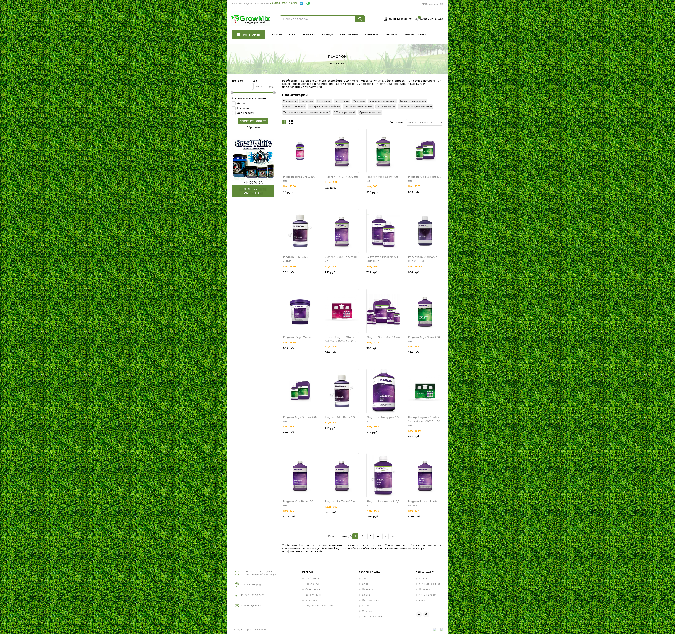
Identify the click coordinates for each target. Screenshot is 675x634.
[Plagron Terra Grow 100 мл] (300, 151)
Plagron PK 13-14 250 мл (341, 176)
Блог (292, 34)
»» (393, 536)
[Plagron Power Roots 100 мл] (425, 475)
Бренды (327, 34)
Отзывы (391, 34)
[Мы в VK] (419, 614)
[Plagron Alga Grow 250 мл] (425, 311)
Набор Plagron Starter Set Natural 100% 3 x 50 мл (424, 421)
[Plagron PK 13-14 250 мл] (342, 151)
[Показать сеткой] (284, 122)
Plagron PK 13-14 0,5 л (340, 501)
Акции (423, 600)
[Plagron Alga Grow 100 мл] (383, 151)
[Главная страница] (330, 63)
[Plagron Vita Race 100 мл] (300, 475)
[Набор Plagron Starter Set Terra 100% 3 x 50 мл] (342, 311)
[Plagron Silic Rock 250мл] (300, 231)
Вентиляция (313, 594)
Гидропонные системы (320, 605)
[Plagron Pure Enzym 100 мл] (342, 231)
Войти (423, 578)
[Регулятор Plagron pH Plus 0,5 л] (383, 231)
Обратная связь (415, 34)
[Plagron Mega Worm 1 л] (300, 311)
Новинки (308, 34)
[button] (314, 137)
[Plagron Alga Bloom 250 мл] (300, 391)
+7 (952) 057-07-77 (283, 3)
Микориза (311, 600)
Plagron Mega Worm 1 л (299, 337)
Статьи (277, 34)
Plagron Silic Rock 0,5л (340, 417)
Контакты (372, 34)
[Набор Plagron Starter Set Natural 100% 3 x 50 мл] (425, 391)
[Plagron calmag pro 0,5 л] (383, 391)
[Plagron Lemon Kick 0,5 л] (383, 475)
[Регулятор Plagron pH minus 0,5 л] (425, 231)
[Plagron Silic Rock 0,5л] (342, 391)
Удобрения (312, 578)
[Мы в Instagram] (426, 614)
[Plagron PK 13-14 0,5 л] (342, 475)
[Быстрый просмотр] (314, 131)
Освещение (312, 589)
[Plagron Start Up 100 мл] (383, 311)
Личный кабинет (429, 583)
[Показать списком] (291, 122)
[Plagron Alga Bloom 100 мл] (425, 151)
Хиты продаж (427, 594)
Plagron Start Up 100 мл (383, 337)
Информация (349, 34)
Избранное (434, 4)
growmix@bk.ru (251, 605)
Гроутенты (312, 583)
